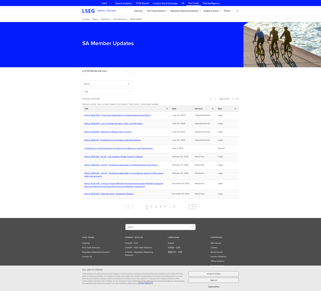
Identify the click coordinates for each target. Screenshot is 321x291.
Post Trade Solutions (91, 247)
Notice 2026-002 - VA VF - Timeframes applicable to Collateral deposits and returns (121, 164)
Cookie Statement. (145, 283)
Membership (105, 19)
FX (183, 3)
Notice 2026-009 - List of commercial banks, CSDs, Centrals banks (114, 123)
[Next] (233, 99)
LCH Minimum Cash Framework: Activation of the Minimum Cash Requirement (119, 148)
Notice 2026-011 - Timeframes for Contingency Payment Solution (113, 140)
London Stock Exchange (165, 3)
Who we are (216, 243)
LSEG (104, 3)
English (171, 243)
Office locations (217, 261)
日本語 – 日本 (174, 247)
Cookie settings (213, 286)
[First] (211, 99)
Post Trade (193, 3)
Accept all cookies (213, 274)
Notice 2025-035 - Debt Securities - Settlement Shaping (109, 193)
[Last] (237, 99)
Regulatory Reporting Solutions (96, 252)
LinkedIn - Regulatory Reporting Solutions (139, 254)
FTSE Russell (142, 3)
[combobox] (104, 84)
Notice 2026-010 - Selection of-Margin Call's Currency (108, 131)
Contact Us (87, 256)
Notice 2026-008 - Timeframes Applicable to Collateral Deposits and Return (118, 115)
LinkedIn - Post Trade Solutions (138, 247)
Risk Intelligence (211, 3)
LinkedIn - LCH (131, 243)
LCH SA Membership (120, 19)
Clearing (95, 19)
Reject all (213, 280)
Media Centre (217, 252)
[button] (147, 207)
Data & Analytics (123, 3)
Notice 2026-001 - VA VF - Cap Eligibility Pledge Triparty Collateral (114, 156)
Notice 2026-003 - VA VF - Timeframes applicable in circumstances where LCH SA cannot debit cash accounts (123, 175)
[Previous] (215, 99)
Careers (214, 247)
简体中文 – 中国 (175, 252)
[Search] (237, 11)
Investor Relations (218, 256)
